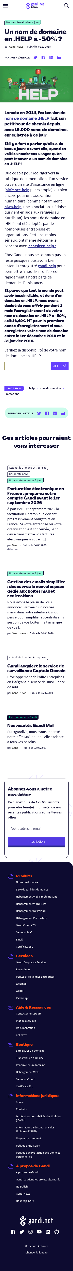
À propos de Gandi (27, 1172)
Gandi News (16, 46)
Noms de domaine (27, 882)
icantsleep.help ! (42, 245)
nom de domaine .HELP (26, 119)
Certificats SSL (24, 946)
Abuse (20, 1102)
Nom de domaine (50, 388)
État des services (26, 1021)
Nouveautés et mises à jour (22, 22)
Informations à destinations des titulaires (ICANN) (35, 1129)
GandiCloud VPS (25, 925)
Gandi (15, 545)
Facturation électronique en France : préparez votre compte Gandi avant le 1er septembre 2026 (35, 496)
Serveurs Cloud (25, 1079)
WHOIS (20, 991)
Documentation (25, 1028)
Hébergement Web (27, 1072)
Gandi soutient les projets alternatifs (38, 1179)
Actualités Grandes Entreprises (27, 467)
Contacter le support (28, 1013)
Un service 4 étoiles (36, 1246)
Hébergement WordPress (31, 904)
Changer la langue (36, 1252)
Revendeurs (23, 969)
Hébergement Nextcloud (31, 911)
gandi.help (47, 265)
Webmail (21, 983)
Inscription (36, 841)
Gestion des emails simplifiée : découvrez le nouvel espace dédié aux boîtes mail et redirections (36, 589)
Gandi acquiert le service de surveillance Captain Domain (36, 668)
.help (31, 388)
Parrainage (22, 998)
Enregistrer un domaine (30, 1050)
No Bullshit (22, 1186)
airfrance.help (17, 189)
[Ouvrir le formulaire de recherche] (66, 6)
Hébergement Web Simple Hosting (36, 896)
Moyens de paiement (28, 1138)
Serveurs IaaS (24, 932)
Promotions (11, 394)
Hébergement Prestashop (31, 918)
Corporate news (18, 474)
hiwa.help (12, 206)
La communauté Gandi (23, 717)
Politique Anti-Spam (28, 1145)
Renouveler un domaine (30, 1065)
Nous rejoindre (25, 1201)
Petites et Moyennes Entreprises (35, 976)
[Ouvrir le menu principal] (5, 5)
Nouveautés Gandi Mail (31, 726)
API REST (21, 1035)
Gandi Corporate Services (31, 962)
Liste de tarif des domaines (32, 889)
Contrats (21, 1109)
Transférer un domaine (30, 1058)
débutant (13, 549)
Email (19, 939)
